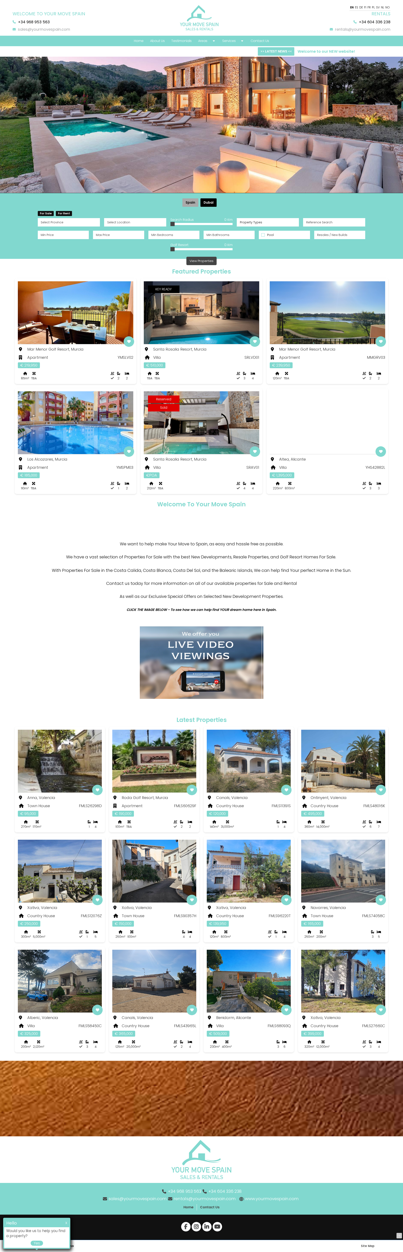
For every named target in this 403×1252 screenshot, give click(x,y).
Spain (190, 202)
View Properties (201, 261)
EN (352, 7)
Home (188, 1207)
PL (373, 7)
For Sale (46, 213)
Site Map (367, 1246)
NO (387, 7)
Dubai (208, 202)
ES (356, 7)
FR (369, 7)
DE (361, 7)
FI (365, 7)
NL (382, 7)
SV (378, 7)
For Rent (64, 213)
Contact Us (210, 1207)
